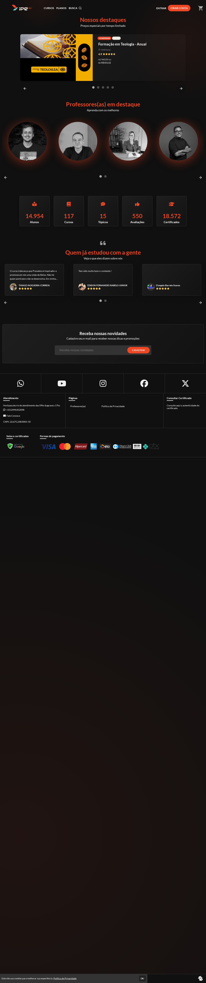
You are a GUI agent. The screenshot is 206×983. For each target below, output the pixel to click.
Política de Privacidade (113, 406)
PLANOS (61, 8)
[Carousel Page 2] (98, 87)
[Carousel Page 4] (107, 87)
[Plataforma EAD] (200, 978)
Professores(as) (78, 406)
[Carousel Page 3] (103, 87)
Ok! (142, 978)
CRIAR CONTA (179, 8)
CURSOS (49, 8)
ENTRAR (161, 8)
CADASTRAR (138, 350)
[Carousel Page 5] (112, 87)
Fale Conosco (13, 415)
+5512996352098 (15, 409)
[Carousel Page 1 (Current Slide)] (93, 87)
